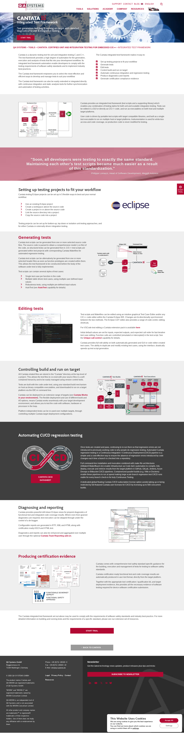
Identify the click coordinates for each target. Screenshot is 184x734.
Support (117, 4)
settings (135, 728)
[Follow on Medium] (106, 683)
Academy (108, 9)
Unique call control (93, 338)
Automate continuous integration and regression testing (125, 73)
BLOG (137, 4)
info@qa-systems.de (58, 668)
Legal (47, 675)
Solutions (93, 9)
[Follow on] (110, 683)
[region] (92, 28)
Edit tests (105, 67)
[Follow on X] (101, 683)
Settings (169, 725)
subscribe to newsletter (125, 674)
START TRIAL (92, 631)
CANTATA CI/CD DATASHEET (45, 478)
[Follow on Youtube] (95, 682)
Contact (128, 4)
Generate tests (107, 65)
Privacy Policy (57, 675)
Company (122, 9)
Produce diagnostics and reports (115, 76)
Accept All (169, 720)
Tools (79, 9)
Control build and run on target (114, 70)
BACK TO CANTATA (92, 647)
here (138, 327)
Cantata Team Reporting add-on (56, 536)
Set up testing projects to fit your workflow (119, 62)
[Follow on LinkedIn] (89, 682)
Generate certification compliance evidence (120, 79)
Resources (137, 9)
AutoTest (42, 287)
